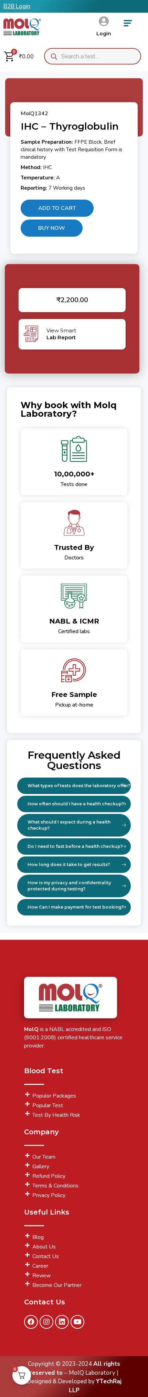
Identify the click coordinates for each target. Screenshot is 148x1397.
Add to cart (57, 208)
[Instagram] (46, 1322)
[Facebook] (31, 1322)
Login (103, 34)
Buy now (51, 228)
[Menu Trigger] (127, 25)
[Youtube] (77, 1322)
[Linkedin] (62, 1322)
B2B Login (16, 6)
